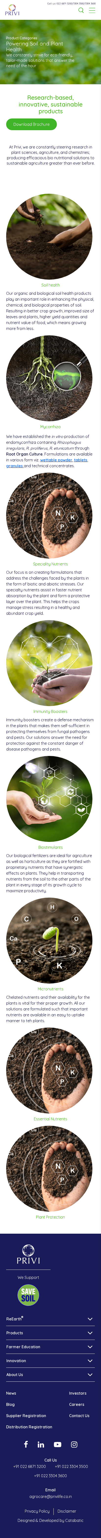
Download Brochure (31, 124)
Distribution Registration (29, 1426)
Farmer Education (23, 1346)
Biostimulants (50, 847)
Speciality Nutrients (50, 564)
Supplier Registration (26, 1415)
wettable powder (56, 459)
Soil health (50, 285)
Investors (78, 1393)
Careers (76, 1404)
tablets (80, 459)
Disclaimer (67, 1511)
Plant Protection (50, 1217)
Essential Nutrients (50, 1118)
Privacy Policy (37, 1511)
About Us (14, 1374)
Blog (10, 1404)
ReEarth (14, 1318)
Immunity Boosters (50, 711)
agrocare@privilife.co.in (50, 1496)
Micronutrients (50, 988)
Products (14, 1332)
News (11, 1393)
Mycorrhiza (50, 426)
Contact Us (79, 1415)
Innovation (16, 1360)
